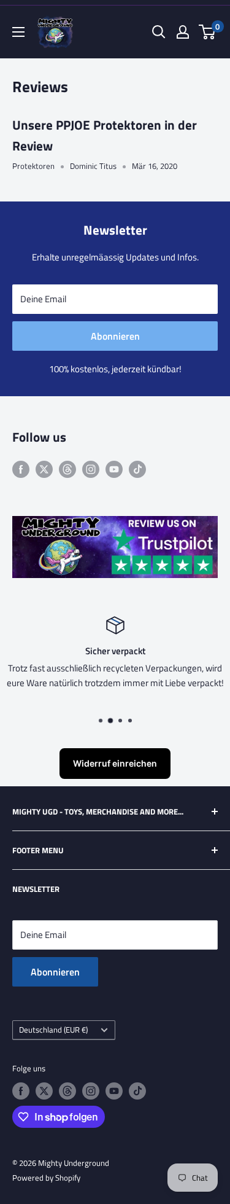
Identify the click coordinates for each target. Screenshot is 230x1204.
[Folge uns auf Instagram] (90, 469)
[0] (207, 32)
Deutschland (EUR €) (53, 1030)
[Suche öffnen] (159, 32)
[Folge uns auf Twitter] (44, 469)
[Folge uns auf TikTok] (137, 469)
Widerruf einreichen (115, 763)
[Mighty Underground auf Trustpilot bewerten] (115, 524)
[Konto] (183, 32)
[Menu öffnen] (18, 32)
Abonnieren (115, 336)
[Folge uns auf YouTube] (114, 469)
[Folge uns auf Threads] (67, 469)
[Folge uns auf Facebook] (20, 469)
